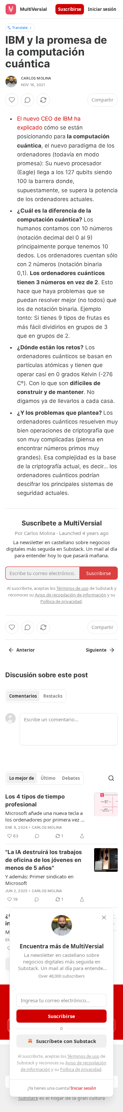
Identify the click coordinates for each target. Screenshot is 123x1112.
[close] (104, 917)
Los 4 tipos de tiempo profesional (35, 800)
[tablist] (35, 696)
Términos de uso (83, 1056)
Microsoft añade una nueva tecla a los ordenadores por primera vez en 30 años (45, 816)
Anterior (25, 650)
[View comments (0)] (27, 99)
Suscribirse (69, 9)
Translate (20, 27)
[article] (61, 816)
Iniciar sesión (102, 9)
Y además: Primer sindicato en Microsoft (39, 879)
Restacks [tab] (52, 696)
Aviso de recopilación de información (70, 595)
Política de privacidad (80, 1069)
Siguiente (96, 650)
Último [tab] (48, 778)
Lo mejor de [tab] (21, 778)
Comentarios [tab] (23, 696)
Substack (28, 1098)
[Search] (111, 778)
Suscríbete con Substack (66, 1041)
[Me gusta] (11, 99)
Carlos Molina (36, 78)
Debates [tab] (71, 778)
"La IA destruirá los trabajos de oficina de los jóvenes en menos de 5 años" (43, 860)
